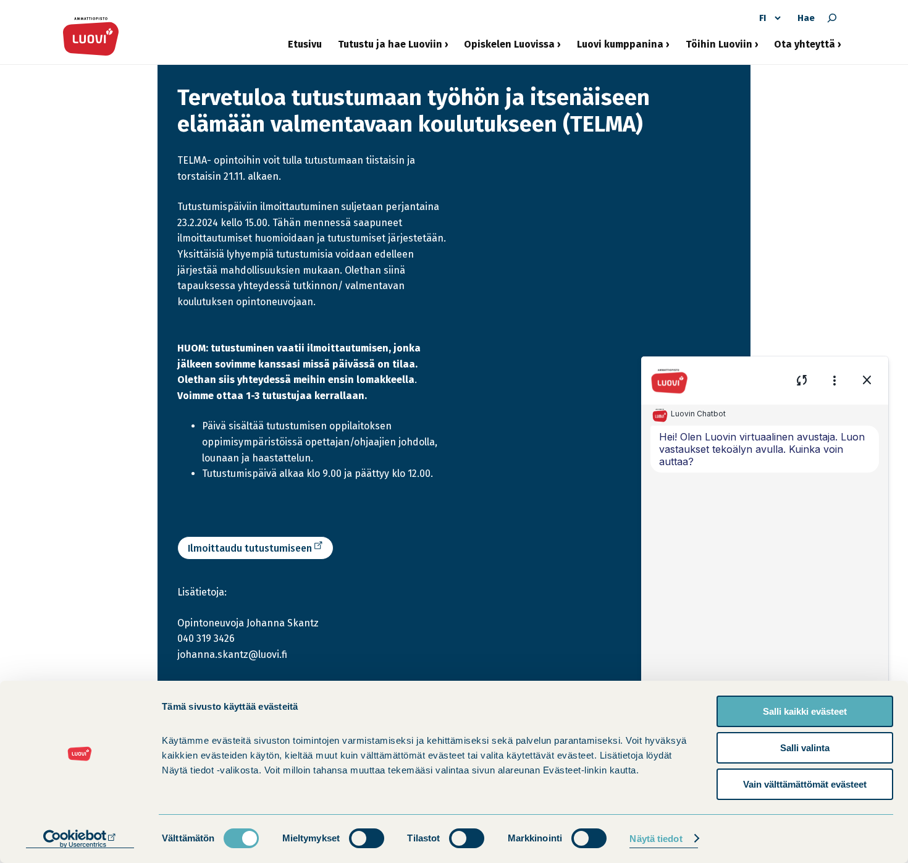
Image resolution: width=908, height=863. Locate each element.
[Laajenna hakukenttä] (832, 18)
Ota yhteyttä (804, 49)
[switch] (366, 838)
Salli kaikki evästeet (805, 711)
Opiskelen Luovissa (509, 49)
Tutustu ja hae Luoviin (390, 49)
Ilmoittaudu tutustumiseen (252, 550)
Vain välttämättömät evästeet (805, 784)
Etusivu (305, 44)
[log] (764, 574)
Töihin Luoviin (719, 49)
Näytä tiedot (655, 838)
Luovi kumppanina (620, 49)
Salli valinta (805, 748)
